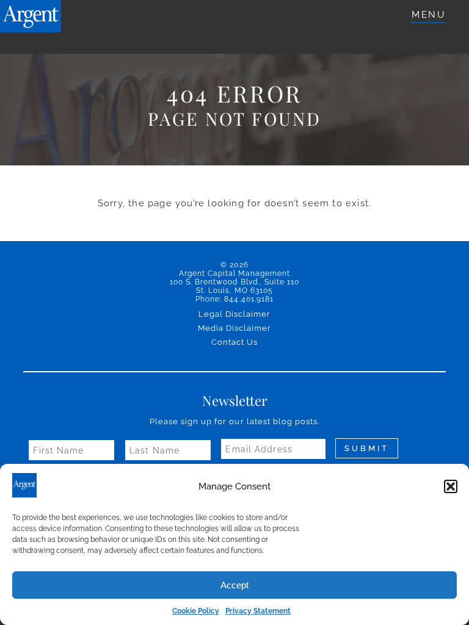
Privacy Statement (258, 611)
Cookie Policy (195, 611)
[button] (451, 486)
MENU (428, 14)
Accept (234, 585)
